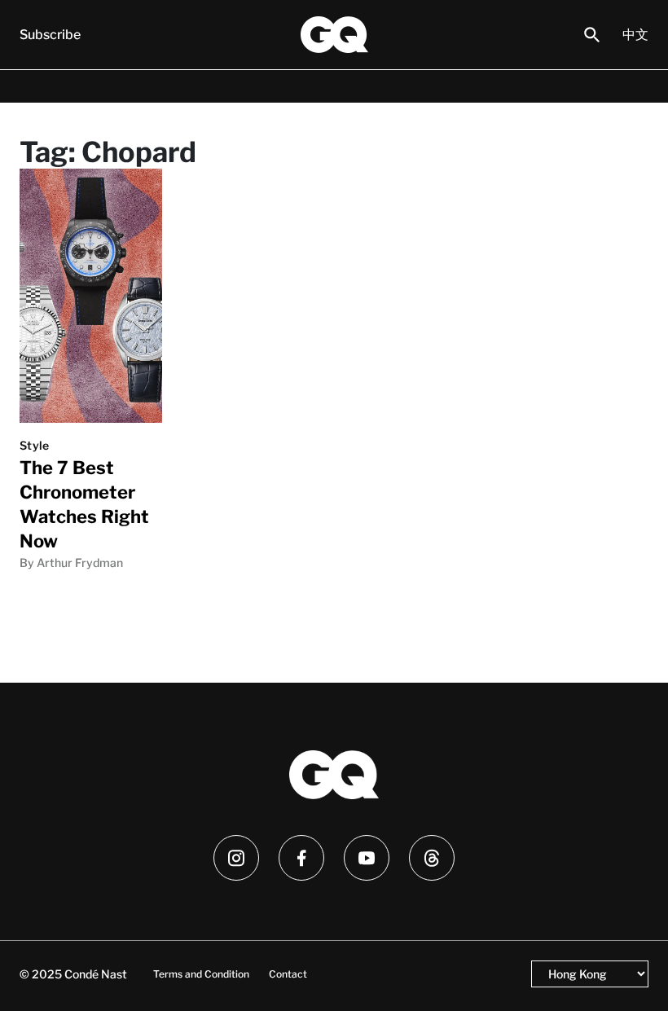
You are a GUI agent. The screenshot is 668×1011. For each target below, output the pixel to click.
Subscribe (50, 34)
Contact (288, 974)
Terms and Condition (201, 974)
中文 (635, 34)
